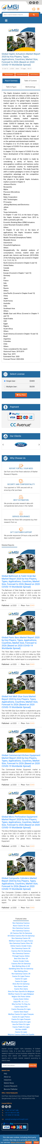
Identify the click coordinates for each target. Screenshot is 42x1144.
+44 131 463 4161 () (12, 1113)
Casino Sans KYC (21, 1007)
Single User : (11, 381)
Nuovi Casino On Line (21, 926)
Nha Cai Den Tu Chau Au (21, 1004)
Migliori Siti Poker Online (21, 997)
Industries (7, 1080)
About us (7, 1077)
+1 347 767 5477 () (11, 1110)
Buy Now (22, 395)
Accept (28, 1142)
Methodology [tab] (30, 87)
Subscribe (32, 1065)
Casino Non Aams (21, 989)
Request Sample (8, 74)
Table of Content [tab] (30, 81)
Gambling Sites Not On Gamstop (21, 969)
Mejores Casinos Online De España (21, 1034)
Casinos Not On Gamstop (21, 951)
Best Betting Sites (21, 971)
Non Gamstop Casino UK (21, 938)
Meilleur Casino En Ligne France (21, 941)
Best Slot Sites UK (21, 959)
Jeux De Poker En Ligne (21, 1024)
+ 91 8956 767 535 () (12, 1115)
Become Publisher (10, 1089)
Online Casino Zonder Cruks (21, 946)
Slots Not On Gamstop (21, 984)
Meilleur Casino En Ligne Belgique (21, 994)
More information (18, 1142)
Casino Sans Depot (21, 1012)
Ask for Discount (34, 74)
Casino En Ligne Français (21, 1019)
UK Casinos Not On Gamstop (21, 933)
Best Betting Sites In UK (21, 966)
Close (36, 1142)
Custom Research (10, 1086)
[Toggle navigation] (6, 20)
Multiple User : (11, 387)
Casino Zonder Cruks (21, 961)
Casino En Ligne (21, 979)
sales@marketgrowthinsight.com (16, 1119)
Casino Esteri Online (21, 999)
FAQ (5, 1074)
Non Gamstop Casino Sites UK (21, 943)
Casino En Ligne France (21, 976)
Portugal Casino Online (21, 956)
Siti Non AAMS (21, 1029)
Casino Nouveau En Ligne (21, 1009)
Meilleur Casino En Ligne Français (21, 1014)
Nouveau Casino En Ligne (21, 1022)
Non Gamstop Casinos (21, 923)
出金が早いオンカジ (21, 1002)
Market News (9, 1083)
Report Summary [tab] (11, 81)
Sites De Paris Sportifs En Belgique (21, 991)
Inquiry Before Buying (21, 74)
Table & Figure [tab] (11, 87)
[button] (3, 444)
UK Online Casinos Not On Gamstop (21, 936)
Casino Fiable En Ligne (21, 1027)
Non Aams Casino (21, 986)
